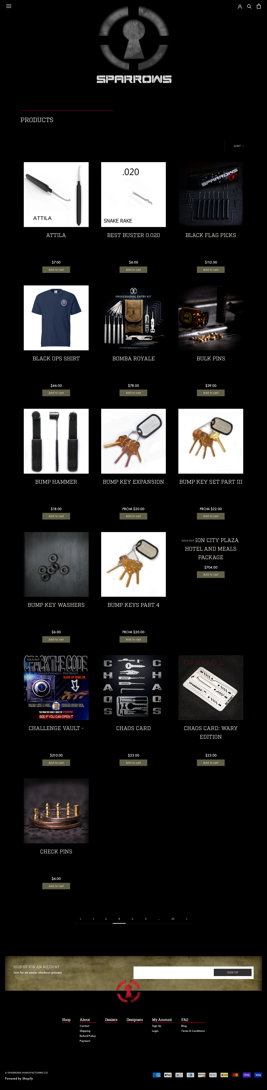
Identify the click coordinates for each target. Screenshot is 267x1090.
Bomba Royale (133, 358)
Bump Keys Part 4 (133, 605)
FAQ (184, 1020)
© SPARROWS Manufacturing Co (26, 1072)
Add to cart (56, 269)
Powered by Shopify (19, 1078)
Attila (56, 235)
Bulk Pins (210, 358)
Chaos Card (133, 728)
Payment (85, 1041)
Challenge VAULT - (56, 728)
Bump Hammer (56, 482)
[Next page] (186, 919)
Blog (184, 1026)
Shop (66, 1020)
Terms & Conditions (193, 1031)
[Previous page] (80, 919)
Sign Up (156, 1026)
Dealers (111, 1020)
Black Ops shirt (56, 358)
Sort (237, 146)
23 (172, 918)
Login (155, 1031)
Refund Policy (88, 1036)
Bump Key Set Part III (210, 482)
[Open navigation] (8, 6)
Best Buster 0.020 (133, 235)
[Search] (249, 6)
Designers (135, 1020)
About (85, 1020)
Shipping (85, 1031)
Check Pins (56, 851)
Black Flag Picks (210, 235)
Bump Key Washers (56, 605)
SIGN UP (232, 972)
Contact (84, 1026)
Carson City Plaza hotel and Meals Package (211, 549)
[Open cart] (259, 6)
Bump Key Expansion (133, 482)
